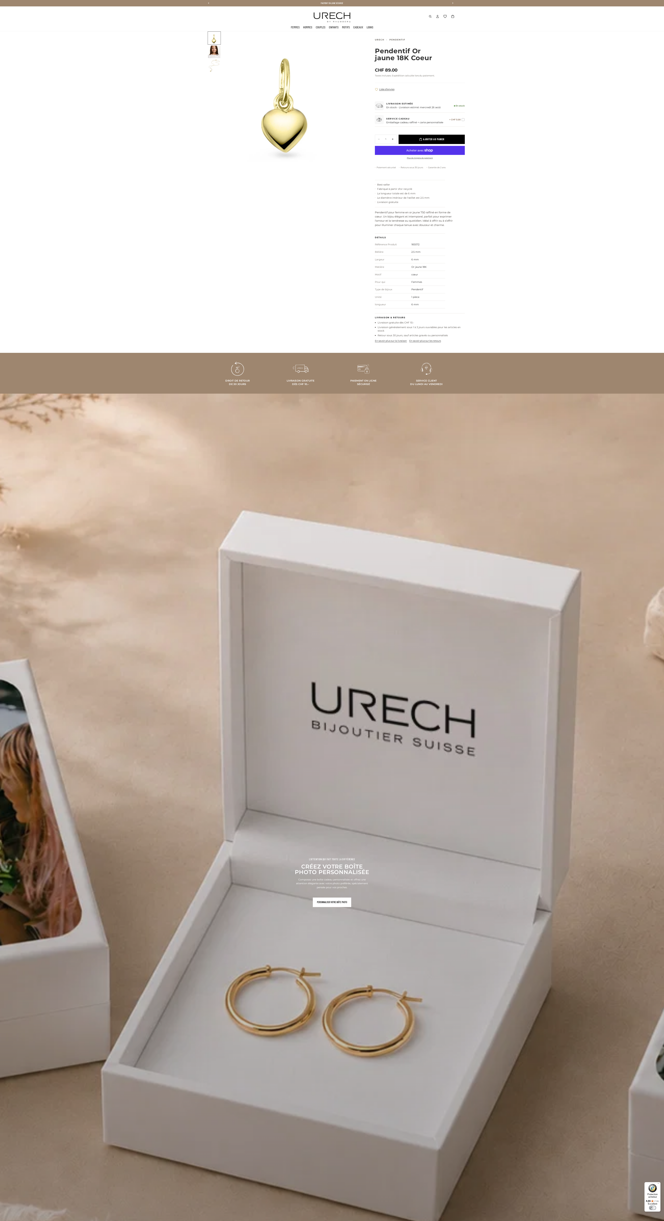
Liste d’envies (386, 89)
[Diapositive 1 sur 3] (214, 38)
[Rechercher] (430, 16)
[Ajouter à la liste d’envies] (376, 89)
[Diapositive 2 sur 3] (214, 52)
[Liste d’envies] (445, 16)
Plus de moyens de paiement (420, 158)
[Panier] (452, 16)
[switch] (652, 1208)
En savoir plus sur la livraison (391, 340)
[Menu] (658, 1184)
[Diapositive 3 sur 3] (214, 65)
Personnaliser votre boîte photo (332, 902)
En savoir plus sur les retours (425, 340)
